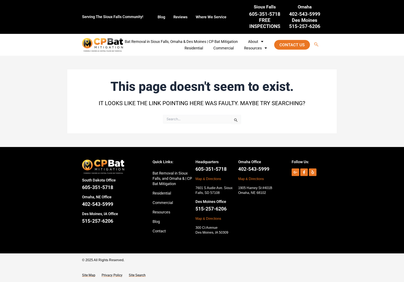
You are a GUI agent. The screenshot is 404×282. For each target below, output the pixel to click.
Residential (194, 48)
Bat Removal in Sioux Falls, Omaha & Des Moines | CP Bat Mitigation (181, 41)
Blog (161, 17)
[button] (314, 45)
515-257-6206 (97, 221)
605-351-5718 (97, 187)
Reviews (180, 17)
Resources (253, 48)
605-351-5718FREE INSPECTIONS (264, 20)
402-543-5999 (97, 204)
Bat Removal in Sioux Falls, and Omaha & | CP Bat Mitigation (172, 178)
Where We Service (211, 17)
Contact (159, 231)
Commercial (223, 48)
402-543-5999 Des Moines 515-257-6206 (304, 20)
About (253, 41)
